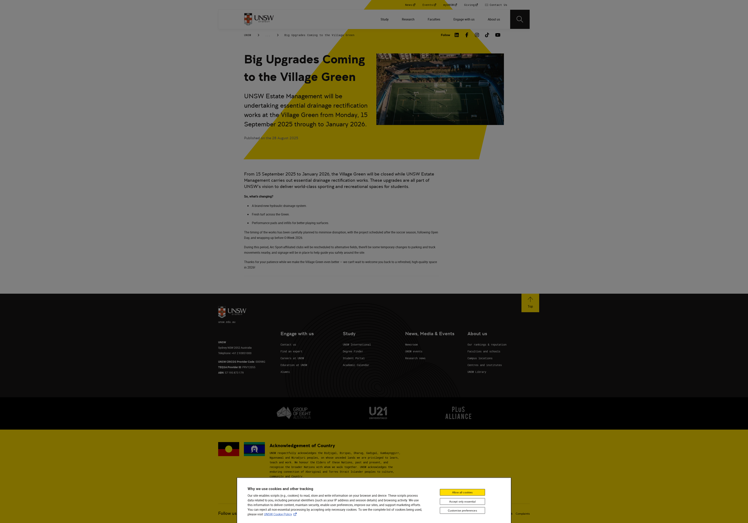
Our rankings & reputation (487, 344)
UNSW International (357, 344)
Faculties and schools (484, 351)
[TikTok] (487, 35)
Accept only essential (462, 501)
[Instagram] (477, 35)
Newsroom (411, 344)
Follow (445, 35)
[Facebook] (467, 35)
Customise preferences (462, 510)
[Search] (520, 19)
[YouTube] (497, 35)
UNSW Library (477, 372)
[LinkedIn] (457, 35)
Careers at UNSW (292, 358)
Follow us (227, 513)
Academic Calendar (356, 365)
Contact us (288, 344)
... (267, 35)
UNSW (247, 35)
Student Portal (354, 358)
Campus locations (480, 358)
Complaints (523, 513)
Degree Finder (353, 351)
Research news (415, 358)
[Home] (259, 19)
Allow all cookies (462, 492)
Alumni (285, 372)
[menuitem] (385, 19)
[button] (530, 303)
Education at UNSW (293, 365)
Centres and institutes (485, 365)
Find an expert (291, 351)
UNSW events (413, 351)
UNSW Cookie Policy (281, 514)
